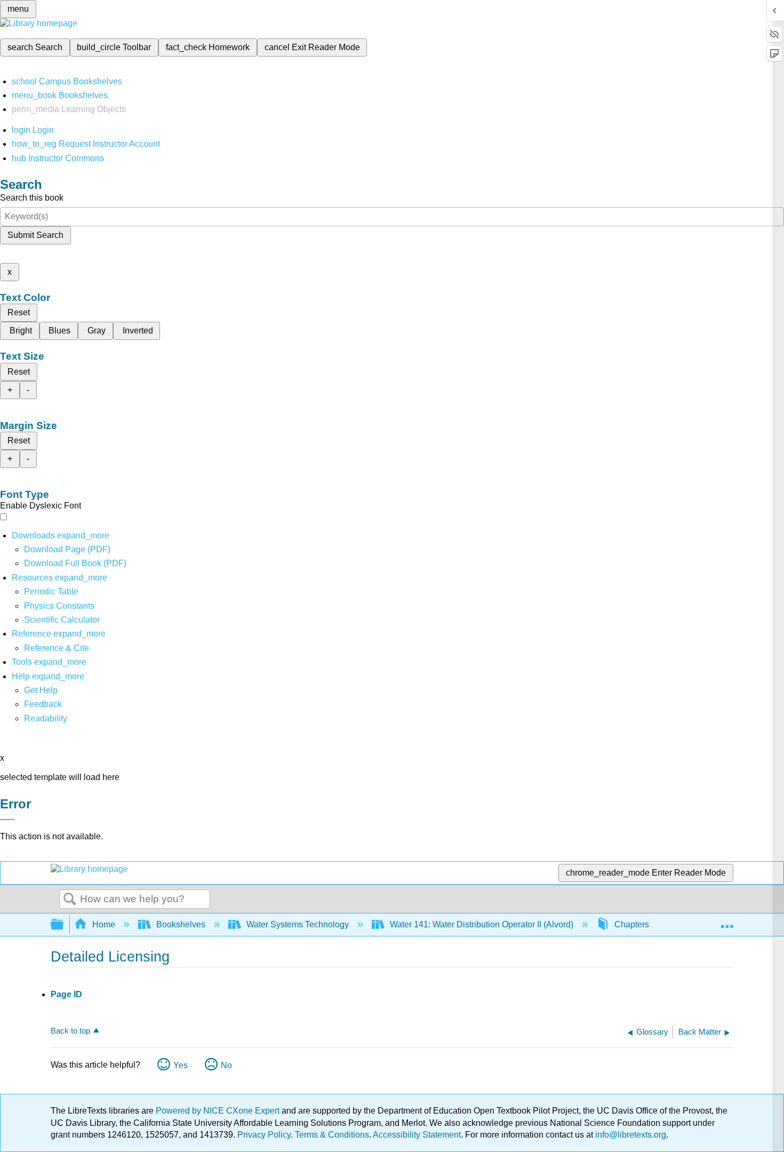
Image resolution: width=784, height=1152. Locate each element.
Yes (180, 1065)
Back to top (70, 1030)
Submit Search (35, 235)
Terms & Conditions (332, 1134)
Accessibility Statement (417, 1134)
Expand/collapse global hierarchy (64, 925)
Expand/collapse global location (727, 921)
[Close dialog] (7, 819)
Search (70, 900)
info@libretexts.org (629, 1134)
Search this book (31, 197)
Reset (18, 312)
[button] (43, 704)
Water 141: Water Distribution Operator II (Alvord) (481, 924)
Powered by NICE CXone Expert (219, 1110)
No (226, 1065)
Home (103, 924)
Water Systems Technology (297, 924)
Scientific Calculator (62, 619)
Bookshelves (180, 924)
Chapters (631, 924)
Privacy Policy (264, 1134)
